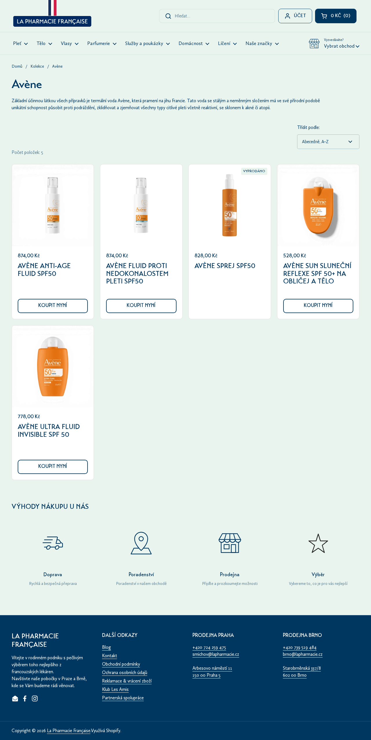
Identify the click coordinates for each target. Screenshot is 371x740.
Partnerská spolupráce (123, 698)
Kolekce (37, 66)
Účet (300, 16)
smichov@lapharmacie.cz (215, 654)
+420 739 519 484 (300, 647)
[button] (334, 43)
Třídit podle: (308, 127)
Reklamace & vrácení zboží (127, 681)
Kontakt (109, 655)
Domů (17, 66)
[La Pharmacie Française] (52, 14)
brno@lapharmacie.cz (303, 654)
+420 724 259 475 (209, 647)
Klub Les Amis (115, 689)
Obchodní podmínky (121, 664)
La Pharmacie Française (68, 730)
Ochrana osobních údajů (124, 672)
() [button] (344, 17)
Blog (106, 647)
